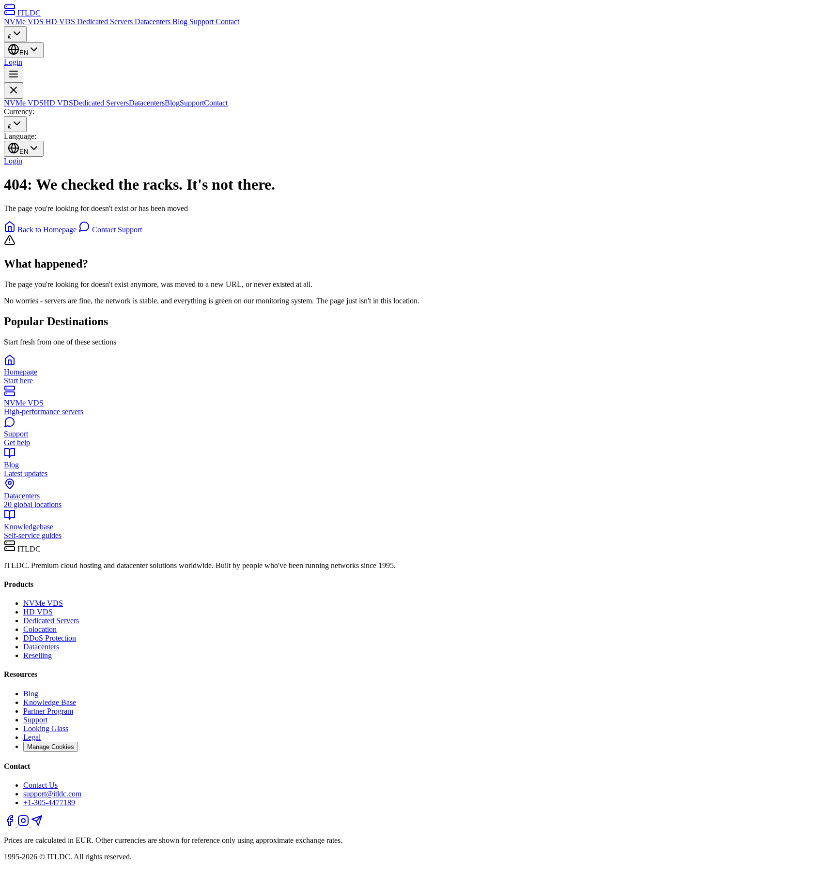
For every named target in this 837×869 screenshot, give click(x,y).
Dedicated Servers (106, 21)
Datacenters (153, 21)
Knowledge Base (49, 702)
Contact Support (116, 229)
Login (13, 62)
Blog (180, 21)
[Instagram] (24, 824)
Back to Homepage (47, 229)
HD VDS (61, 21)
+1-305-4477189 (49, 802)
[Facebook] (10, 824)
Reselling (37, 655)
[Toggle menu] (13, 75)
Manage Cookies (50, 746)
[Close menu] (13, 91)
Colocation (40, 629)
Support (202, 21)
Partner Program (48, 711)
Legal (32, 737)
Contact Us (40, 785)
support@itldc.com (52, 794)
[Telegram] (37, 824)
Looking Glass (45, 728)
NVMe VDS (25, 21)
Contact (227, 21)
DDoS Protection (49, 638)
